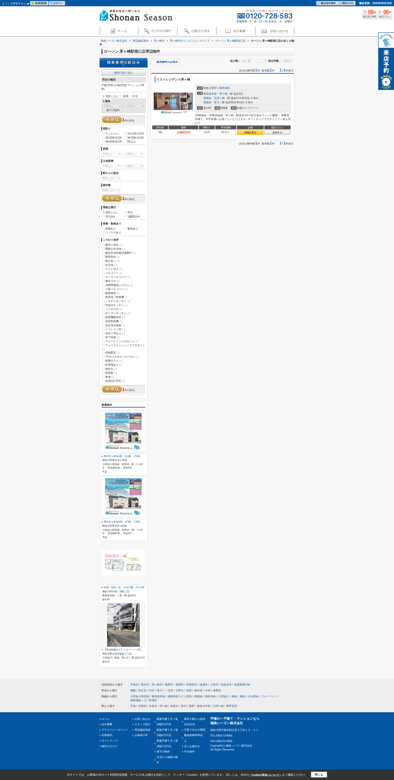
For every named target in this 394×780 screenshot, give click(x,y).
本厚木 (153, 706)
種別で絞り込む (123, 72)
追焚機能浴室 (115, 317)
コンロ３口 (113, 309)
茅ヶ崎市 (219, 88)
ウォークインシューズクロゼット (123, 347)
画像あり (110, 228)
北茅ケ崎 (219, 98)
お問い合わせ (142, 718)
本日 (130, 212)
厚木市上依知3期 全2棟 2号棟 (122, 456)
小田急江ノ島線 (227, 696)
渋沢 (151, 690)
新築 (125, 96)
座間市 (180, 684)
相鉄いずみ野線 (249, 696)
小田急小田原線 (139, 696)
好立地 (111, 265)
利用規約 (107, 735)
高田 (189, 690)
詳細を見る (250, 132)
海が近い (112, 260)
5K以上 (131, 141)
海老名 (174, 706)
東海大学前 (203, 706)
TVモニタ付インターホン (122, 356)
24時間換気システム (119, 285)
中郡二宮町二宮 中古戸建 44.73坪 (124, 587)
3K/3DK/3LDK (135, 137)
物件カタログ (110, 746)
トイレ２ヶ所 (115, 329)
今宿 (207, 690)
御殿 (133, 690)
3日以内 (110, 216)
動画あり (133, 228)
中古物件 (189, 751)
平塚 (133, 706)
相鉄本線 (210, 696)
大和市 (214, 684)
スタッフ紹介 (142, 724)
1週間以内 (133, 216)
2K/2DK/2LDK (113, 137)
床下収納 (112, 337)
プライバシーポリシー (115, 729)
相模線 (207, 98)
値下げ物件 (113, 110)
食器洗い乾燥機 (116, 297)
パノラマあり (113, 232)
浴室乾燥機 (113, 321)
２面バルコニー (116, 289)
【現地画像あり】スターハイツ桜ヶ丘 (124, 649)
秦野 (191, 706)
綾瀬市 (204, 684)
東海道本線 (210, 93)
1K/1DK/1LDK (135, 133)
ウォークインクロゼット (121, 341)
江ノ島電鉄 (150, 700)
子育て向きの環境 (194, 729)
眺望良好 (112, 256)
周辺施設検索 (142, 729)
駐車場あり (113, 364)
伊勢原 (142, 706)
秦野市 (169, 684)
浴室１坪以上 (115, 333)
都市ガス (112, 281)
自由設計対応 (115, 380)
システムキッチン (117, 301)
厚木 (183, 706)
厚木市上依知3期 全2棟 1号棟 (122, 521)
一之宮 (169, 690)
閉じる (319, 774)
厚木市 (145, 684)
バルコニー (113, 273)
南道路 (111, 372)
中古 (135, 96)
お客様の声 (141, 735)
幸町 (227, 88)
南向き (111, 368)
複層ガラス (113, 360)
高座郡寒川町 (242, 684)
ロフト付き (113, 268)
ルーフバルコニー (117, 276)
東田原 (198, 690)
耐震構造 (112, 293)
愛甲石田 (231, 706)
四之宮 (142, 690)
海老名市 (226, 684)
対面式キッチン (116, 305)
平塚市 (134, 684)
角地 (109, 376)
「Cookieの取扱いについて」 (265, 774)
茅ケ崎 (223, 93)
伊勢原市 (191, 684)
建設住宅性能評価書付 (120, 252)
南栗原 (217, 690)
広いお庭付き (192, 746)
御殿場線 (135, 700)
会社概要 (107, 724)
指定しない (112, 96)
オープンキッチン (117, 313)
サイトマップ (110, 740)
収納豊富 (112, 352)
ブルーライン (269, 696)
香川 (216, 102)
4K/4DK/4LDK (113, 141)
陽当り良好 (113, 244)
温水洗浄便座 (115, 325)
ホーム (106, 718)
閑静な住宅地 (115, 248)
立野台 (180, 690)
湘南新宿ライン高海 (180, 696)
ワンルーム (112, 133)
